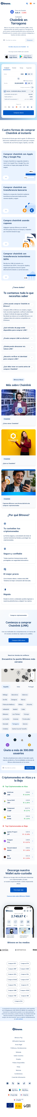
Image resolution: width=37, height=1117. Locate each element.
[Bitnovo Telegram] (29, 1083)
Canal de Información (18, 1077)
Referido (18, 1052)
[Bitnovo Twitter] (13, 1083)
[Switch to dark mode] (27, 3)
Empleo (18, 1059)
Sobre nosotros (18, 1056)
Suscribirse (29, 768)
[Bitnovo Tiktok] (24, 1083)
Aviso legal (18, 1044)
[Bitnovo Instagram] (7, 1083)
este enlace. (19, 1019)
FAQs (18, 1067)
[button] (31, 3)
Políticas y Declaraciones (18, 1048)
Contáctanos (18, 1074)
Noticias (18, 1070)
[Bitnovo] (6, 3)
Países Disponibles (18, 1062)
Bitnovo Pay (18, 1037)
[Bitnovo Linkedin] (18, 1083)
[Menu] (34, 3)
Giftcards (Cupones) (18, 1041)
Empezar (30, 40)
